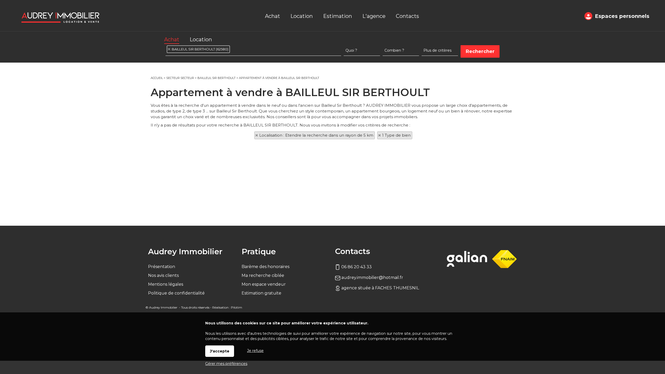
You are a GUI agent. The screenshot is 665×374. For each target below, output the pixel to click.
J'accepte (219, 351)
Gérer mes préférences (226, 363)
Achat (171, 39)
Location (201, 39)
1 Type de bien (396, 135)
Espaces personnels (622, 16)
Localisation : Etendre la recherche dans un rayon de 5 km (316, 135)
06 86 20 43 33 (356, 266)
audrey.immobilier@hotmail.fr (371, 277)
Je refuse (255, 350)
